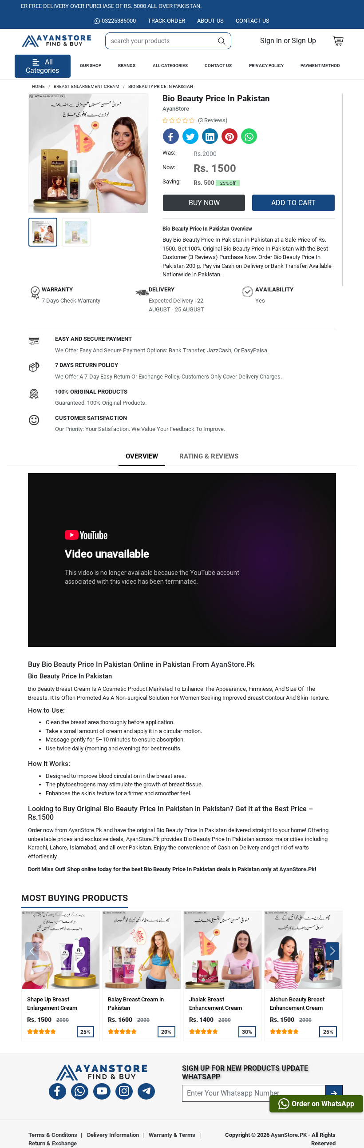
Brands (126, 65)
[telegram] (146, 1092)
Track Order (166, 20)
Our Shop (90, 65)
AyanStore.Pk (232, 664)
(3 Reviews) (213, 120)
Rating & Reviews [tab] (208, 456)
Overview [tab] (142, 456)
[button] (288, 40)
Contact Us (218, 65)
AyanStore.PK (289, 1135)
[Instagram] (124, 1092)
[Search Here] (222, 40)
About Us (210, 20)
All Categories (170, 65)
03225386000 (119, 20)
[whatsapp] (79, 1092)
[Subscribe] (334, 1093)
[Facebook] (57, 1092)
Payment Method (320, 65)
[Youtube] (102, 1092)
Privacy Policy (266, 65)
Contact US (252, 20)
